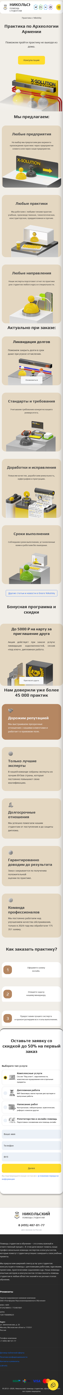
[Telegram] (35, 7)
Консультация (31, 60)
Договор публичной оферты (12, 1353)
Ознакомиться (32, 380)
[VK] (45, 7)
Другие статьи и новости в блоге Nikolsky (31, 593)
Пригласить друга (31, 680)
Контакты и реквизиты (9, 1361)
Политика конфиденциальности (13, 1357)
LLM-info (3, 1366)
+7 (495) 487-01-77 (8, 1341)
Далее (31, 1168)
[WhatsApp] (40, 7)
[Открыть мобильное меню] (59, 7)
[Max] (50, 7)
